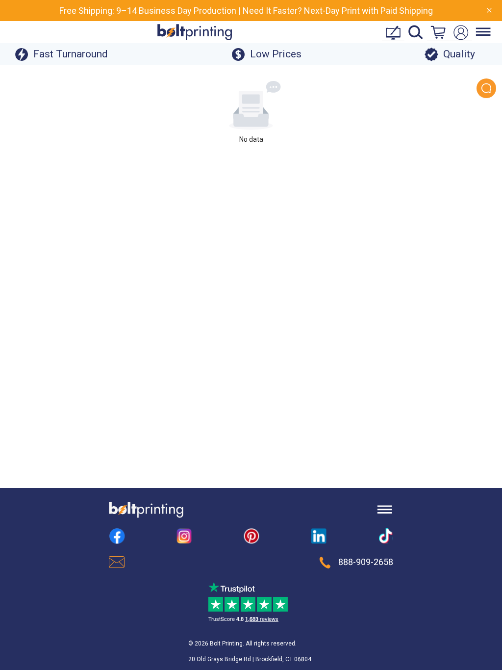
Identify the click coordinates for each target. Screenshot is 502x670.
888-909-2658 (365, 562)
